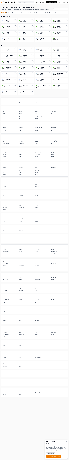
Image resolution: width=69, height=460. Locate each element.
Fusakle (52, 182)
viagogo (20, 355)
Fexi (19, 184)
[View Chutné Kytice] (43, 86)
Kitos (20, 240)
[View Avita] (26, 33)
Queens (4, 311)
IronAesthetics (37, 219)
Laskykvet (21, 251)
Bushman (53, 130)
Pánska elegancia (6, 299)
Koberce (36, 239)
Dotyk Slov (37, 157)
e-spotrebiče (5, 167)
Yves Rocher (5, 383)
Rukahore (37, 320)
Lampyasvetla (5, 253)
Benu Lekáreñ (5, 130)
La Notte (4, 249)
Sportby (36, 334)
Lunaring (36, 253)
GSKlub (36, 195)
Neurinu (36, 277)
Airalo (4, 118)
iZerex (52, 218)
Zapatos (4, 394)
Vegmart (4, 357)
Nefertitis (20, 279)
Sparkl (36, 332)
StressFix (53, 330)
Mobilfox (36, 263)
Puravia (52, 299)
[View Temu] (60, 49)
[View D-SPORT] (60, 39)
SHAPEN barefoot (6, 334)
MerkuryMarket (21, 265)
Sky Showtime (21, 334)
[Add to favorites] (16, 20)
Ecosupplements (6, 170)
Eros (36, 168)
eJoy (3, 172)
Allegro (20, 116)
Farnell (4, 184)
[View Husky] (43, 20)
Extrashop (53, 168)
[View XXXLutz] (9, 39)
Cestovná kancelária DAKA (7, 143)
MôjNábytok (53, 263)
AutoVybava (53, 111)
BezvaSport (21, 127)
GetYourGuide (5, 196)
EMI (19, 170)
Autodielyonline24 (38, 116)
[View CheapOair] (9, 27)
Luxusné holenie (54, 251)
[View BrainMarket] (9, 68)
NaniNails (20, 277)
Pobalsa (20, 299)
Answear (36, 111)
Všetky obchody (41, 2)
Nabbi (4, 277)
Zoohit (36, 394)
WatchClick (5, 366)
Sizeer (20, 332)
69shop (36, 102)
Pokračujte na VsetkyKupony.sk (53, 456)
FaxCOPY (4, 186)
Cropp (52, 143)
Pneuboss (4, 302)
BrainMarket (37, 130)
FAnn (3, 182)
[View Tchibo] (43, 27)
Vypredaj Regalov (38, 357)
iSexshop (36, 221)
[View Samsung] (43, 39)
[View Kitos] (9, 20)
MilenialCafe (21, 267)
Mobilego (20, 268)
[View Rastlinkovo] (9, 92)
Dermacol (20, 154)
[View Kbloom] (26, 68)
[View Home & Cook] (43, 61)
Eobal (20, 174)
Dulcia (52, 156)
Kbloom (20, 239)
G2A (3, 195)
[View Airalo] (43, 49)
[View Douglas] (26, 80)
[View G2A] (60, 80)
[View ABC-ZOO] (60, 55)
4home (20, 102)
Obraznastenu (5, 290)
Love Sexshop (37, 249)
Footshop (37, 186)
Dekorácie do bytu (22, 152)
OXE (36, 288)
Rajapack (4, 320)
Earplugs (4, 168)
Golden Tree (21, 195)
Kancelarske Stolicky (6, 240)
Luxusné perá (53, 253)
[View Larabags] (26, 55)
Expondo (36, 174)
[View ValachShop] (26, 86)
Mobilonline (37, 265)
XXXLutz (4, 375)
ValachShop (5, 355)
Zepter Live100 (37, 392)
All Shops (3, 12)
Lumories (36, 251)
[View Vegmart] (9, 61)
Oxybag (36, 290)
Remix (20, 320)
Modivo (36, 267)
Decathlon (4, 154)
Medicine (4, 268)
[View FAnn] (26, 27)
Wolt (20, 366)
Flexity (36, 182)
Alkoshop (20, 114)
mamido (4, 265)
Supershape (53, 332)
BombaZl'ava (37, 128)
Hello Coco (5, 207)
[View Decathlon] (9, 80)
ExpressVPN (53, 167)
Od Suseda (21, 288)
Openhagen (21, 290)
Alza (19, 118)
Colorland (37, 143)
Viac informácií (51, 453)
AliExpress (20, 113)
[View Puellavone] (60, 61)
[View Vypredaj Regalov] (9, 55)
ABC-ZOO (4, 111)
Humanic (36, 207)
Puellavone (37, 300)
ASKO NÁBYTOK (38, 114)
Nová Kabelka (53, 277)
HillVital (20, 205)
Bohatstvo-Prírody (38, 127)
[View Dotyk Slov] (43, 55)
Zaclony (4, 392)
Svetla (52, 334)
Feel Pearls (21, 182)
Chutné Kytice (21, 143)
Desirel (20, 156)
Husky (36, 209)
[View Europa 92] (9, 86)
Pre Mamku (21, 300)
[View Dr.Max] (9, 49)
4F (3, 102)
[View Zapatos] (26, 74)
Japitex (4, 230)
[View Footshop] (26, 20)
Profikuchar (21, 302)
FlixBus (36, 184)
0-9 (55, 12)
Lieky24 (20, 254)
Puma (36, 302)
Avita (52, 113)
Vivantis (36, 355)
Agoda (4, 114)
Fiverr (20, 186)
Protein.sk (37, 299)
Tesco (20, 345)
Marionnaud (5, 267)
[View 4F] (26, 92)
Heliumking (5, 205)
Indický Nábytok (22, 219)
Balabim (4, 127)
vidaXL (20, 357)
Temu (4, 347)
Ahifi (3, 116)
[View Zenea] (43, 74)
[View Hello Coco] (60, 86)
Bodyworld (21, 128)
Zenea (20, 394)
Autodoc (36, 118)
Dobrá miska (37, 154)
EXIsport (36, 172)
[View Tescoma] (60, 33)
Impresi (4, 221)
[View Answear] (60, 27)
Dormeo (36, 156)
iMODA (4, 219)
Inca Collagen (21, 218)
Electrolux (4, 174)
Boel (20, 130)
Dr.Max (52, 154)
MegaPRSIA (21, 263)
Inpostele (20, 221)
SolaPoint (37, 330)
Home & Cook (21, 207)
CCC (3, 141)
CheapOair (21, 141)
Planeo (4, 300)
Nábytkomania (5, 279)
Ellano (20, 168)
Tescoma (20, 347)
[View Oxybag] (43, 33)
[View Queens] (60, 20)
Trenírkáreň (37, 347)
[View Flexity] (60, 68)
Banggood (5, 128)
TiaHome (36, 345)
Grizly (20, 196)
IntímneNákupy (38, 218)
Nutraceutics (53, 279)
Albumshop (21, 111)
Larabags (20, 249)
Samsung (4, 330)
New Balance (37, 279)
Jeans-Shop (21, 230)
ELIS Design (21, 167)
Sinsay (20, 330)
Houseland (37, 205)
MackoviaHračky (6, 263)
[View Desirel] (26, 61)
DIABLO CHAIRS (22, 157)
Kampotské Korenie (6, 239)
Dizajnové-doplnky (38, 152)
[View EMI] (9, 74)
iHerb (4, 218)
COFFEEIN (37, 141)
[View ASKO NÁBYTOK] (26, 39)
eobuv (36, 167)
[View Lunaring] (43, 68)
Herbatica (4, 209)
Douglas (52, 152)
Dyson (52, 157)
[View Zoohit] (9, 33)
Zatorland (20, 392)
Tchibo (4, 345)
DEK (3, 157)
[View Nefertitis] (43, 80)
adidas (4, 113)
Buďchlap (53, 128)
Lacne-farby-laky (6, 251)
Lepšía (20, 253)
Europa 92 (37, 170)
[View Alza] (26, 49)
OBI (3, 288)
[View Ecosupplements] (60, 74)
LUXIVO (52, 249)
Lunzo (36, 254)
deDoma (4, 156)
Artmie (36, 113)
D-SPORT (4, 152)
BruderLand (53, 127)
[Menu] (67, 2)
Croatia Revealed (54, 141)
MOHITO (36, 268)
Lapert (4, 254)
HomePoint (21, 209)
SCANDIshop (5, 332)
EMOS (20, 172)
